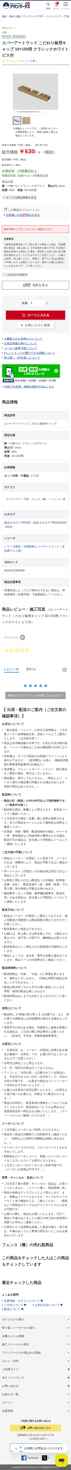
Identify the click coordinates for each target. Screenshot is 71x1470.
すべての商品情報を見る (21, 197)
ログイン (7, 1402)
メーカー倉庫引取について (20, 348)
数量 (25, 303)
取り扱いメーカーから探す (18, 1327)
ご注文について (13, 1305)
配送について (12, 1309)
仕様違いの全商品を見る (23, 215)
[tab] (13, 670)
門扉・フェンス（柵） (36, 499)
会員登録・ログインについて (22, 1300)
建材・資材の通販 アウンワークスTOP (22, 16)
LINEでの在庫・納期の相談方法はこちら (29, 386)
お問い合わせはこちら (39, 1427)
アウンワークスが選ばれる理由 (21, 1352)
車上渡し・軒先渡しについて (22, 357)
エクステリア (54, 16)
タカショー (8, 28)
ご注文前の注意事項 (16, 274)
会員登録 (7, 1410)
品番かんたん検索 (13, 1336)
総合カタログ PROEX (17, 522)
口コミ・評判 (10, 1361)
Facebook (32, 1458)
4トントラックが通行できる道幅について (29, 352)
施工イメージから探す (16, 1344)
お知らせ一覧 (10, 1394)
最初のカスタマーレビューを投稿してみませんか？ (35, 695)
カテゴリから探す (13, 1319)
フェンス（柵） (59, 499)
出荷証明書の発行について (20, 343)
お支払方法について (47, 1305)
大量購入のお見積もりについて (23, 338)
